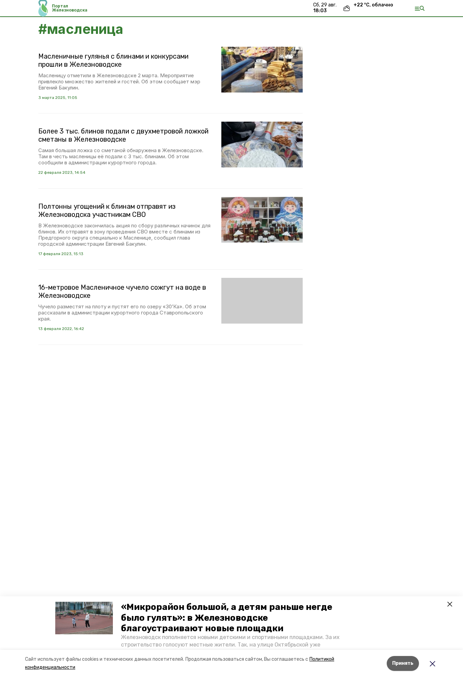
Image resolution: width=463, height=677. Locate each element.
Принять (403, 663)
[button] (84, 618)
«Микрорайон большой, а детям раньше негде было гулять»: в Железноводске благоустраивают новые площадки (226, 617)
